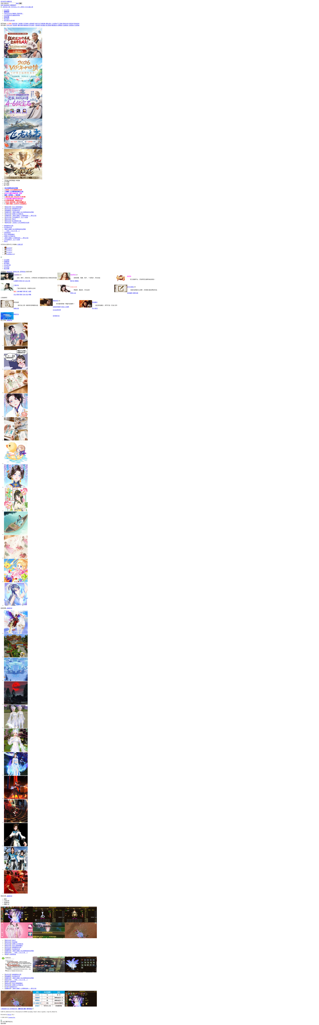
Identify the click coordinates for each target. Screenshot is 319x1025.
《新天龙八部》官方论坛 (24, 1008)
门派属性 (20, 23)
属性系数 (20, 25)
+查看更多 (9, 320)
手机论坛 (13, 13)
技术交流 (8, 208)
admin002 (9, 248)
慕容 (21, 294)
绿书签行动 (56, 315)
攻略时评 (8, 212)
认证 (74, 293)
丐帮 (24, 291)
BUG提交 (95, 308)
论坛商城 (12, 15)
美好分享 (8, 952)
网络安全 (16, 314)
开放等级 (14, 942)
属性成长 (48, 23)
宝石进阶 (31, 25)
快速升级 (14, 23)
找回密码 (6, 5)
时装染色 (71, 23)
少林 (18, 291)
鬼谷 (15, 291)
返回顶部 (3, 1023)
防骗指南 (6, 261)
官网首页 (6, 11)
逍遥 (29, 291)
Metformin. (10, 271)
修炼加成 (26, 25)
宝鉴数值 (65, 25)
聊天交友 (8, 219)
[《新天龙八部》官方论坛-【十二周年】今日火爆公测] (17, 7)
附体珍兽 (65, 23)
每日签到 (6, 18)
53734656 (9, 252)
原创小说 (22, 281)
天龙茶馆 (16, 274)
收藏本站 (9, 1)
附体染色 (76, 23)
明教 (29, 294)
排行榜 (9, 20)
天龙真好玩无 (16, 210)
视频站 (77, 281)
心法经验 (54, 23)
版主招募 (6, 268)
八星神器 (37, 25)
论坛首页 (6, 10)
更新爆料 (130, 293)
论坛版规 (6, 260)
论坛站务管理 (57, 310)
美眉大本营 (73, 287)
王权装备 (71, 25)
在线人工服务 (65, 307)
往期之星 (20, 244)
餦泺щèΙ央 (16, 271)
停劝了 (14, 219)
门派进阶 (14, 25)
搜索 (17, 3)
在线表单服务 (57, 307)
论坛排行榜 (7, 265)
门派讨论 (16, 285)
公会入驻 (27, 281)
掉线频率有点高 (16, 208)
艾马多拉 (9, 250)
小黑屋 (3, 1008)
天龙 (24, 294)
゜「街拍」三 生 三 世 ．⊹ (12, 231)
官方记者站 (130, 287)
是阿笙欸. (23, 271)
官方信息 (16, 302)
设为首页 (3, 1)
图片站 (72, 281)
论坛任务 (6, 17)
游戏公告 (16, 308)
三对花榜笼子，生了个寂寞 (20, 217)
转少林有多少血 (16, 221)
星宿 (18, 294)
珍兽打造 (37, 23)
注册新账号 (13, 5)
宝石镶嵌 (26, 23)
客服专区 (55, 300)
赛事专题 (135, 293)
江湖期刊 (16, 281)
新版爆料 (8, 210)
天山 (15, 294)
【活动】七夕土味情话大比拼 (20, 222)
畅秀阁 (129, 276)
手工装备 (59, 23)
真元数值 (48, 25)
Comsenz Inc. (11, 1017)
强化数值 (43, 25)
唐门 (27, 291)
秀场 (71, 293)
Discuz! (9, 1014)
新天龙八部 (8, 1008)
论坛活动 (6, 267)
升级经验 (43, 23)
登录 (2, 5)
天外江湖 (9, 25)
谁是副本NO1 (13, 986)
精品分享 (8, 207)
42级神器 (31, 23)
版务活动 (8, 222)
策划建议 (94, 302)
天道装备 (76, 25)
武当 (27, 294)
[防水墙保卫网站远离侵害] (33, 1008)
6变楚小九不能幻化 (17, 214)
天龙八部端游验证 (17, 207)
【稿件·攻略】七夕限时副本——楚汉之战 (24, 215)
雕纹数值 (54, 25)
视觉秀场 (73, 274)
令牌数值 (59, 25)
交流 (6, 986)
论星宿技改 (7, 232)
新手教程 (6, 263)
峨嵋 (21, 291)
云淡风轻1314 (10, 254)
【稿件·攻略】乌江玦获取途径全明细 (23, 212)
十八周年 (9, 23)
